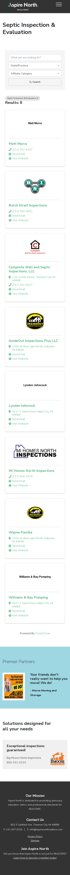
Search (36, 82)
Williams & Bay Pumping (28, 597)
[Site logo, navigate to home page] (23, 6)
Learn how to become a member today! (35, 857)
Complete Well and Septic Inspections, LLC (29, 269)
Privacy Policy (35, 836)
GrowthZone (42, 633)
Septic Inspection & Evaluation (21, 98)
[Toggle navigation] (58, 4)
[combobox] (35, 65)
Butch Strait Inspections (28, 205)
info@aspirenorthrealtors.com (46, 829)
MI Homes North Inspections (31, 470)
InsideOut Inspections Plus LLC (33, 340)
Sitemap (35, 840)
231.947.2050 (14, 829)
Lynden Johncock (22, 405)
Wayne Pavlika (20, 532)
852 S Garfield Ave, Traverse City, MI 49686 (35, 824)
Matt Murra (18, 143)
